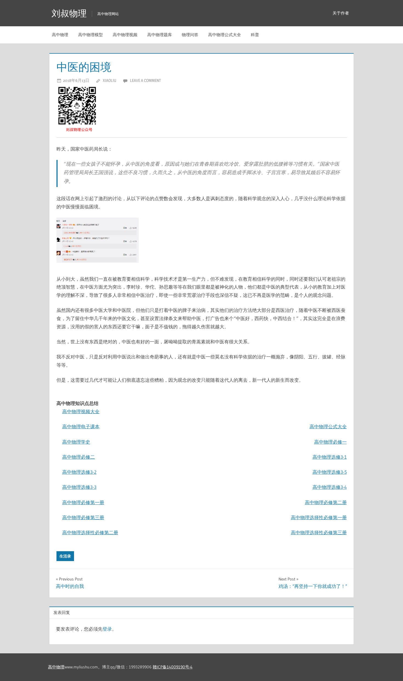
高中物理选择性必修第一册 (319, 517)
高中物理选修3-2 (79, 472)
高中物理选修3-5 (330, 472)
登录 (107, 629)
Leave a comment (145, 80)
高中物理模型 (90, 34)
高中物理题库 (159, 34)
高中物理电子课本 (81, 426)
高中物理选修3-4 (330, 487)
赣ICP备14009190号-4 (172, 666)
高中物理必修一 (330, 442)
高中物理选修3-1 (330, 457)
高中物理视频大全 (81, 411)
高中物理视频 (125, 34)
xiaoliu (109, 80)
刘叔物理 (69, 13)
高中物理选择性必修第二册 (90, 532)
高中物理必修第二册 (326, 502)
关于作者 (341, 13)
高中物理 (60, 34)
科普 (255, 34)
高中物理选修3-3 (79, 487)
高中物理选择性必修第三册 (319, 532)
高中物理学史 (76, 442)
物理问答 (190, 34)
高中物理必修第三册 (83, 517)
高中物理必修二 (78, 457)
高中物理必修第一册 (83, 502)
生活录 (65, 556)
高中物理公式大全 (224, 34)
